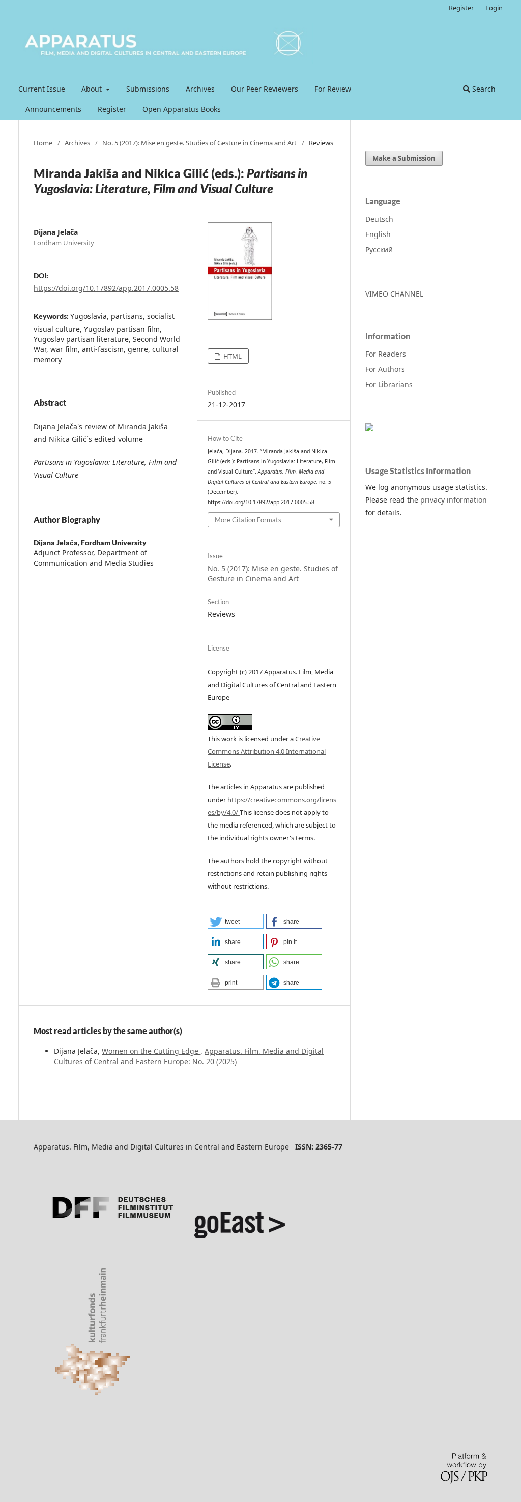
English (378, 234)
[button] (236, 921)
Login (494, 7)
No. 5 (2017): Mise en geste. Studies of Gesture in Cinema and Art (199, 143)
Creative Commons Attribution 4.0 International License (267, 751)
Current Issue (41, 89)
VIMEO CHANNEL (394, 294)
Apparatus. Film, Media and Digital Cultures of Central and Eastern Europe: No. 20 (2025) (189, 1056)
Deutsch (379, 219)
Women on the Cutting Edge (151, 1051)
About (92, 89)
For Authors (385, 369)
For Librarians (389, 384)
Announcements (53, 109)
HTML (232, 356)
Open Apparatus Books (181, 109)
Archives (200, 89)
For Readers (385, 354)
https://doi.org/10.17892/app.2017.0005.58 (106, 288)
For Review (332, 89)
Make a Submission (404, 158)
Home (43, 143)
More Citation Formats (248, 520)
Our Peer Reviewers (264, 89)
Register (112, 109)
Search (483, 89)
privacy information (453, 500)
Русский (379, 249)
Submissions (147, 89)
